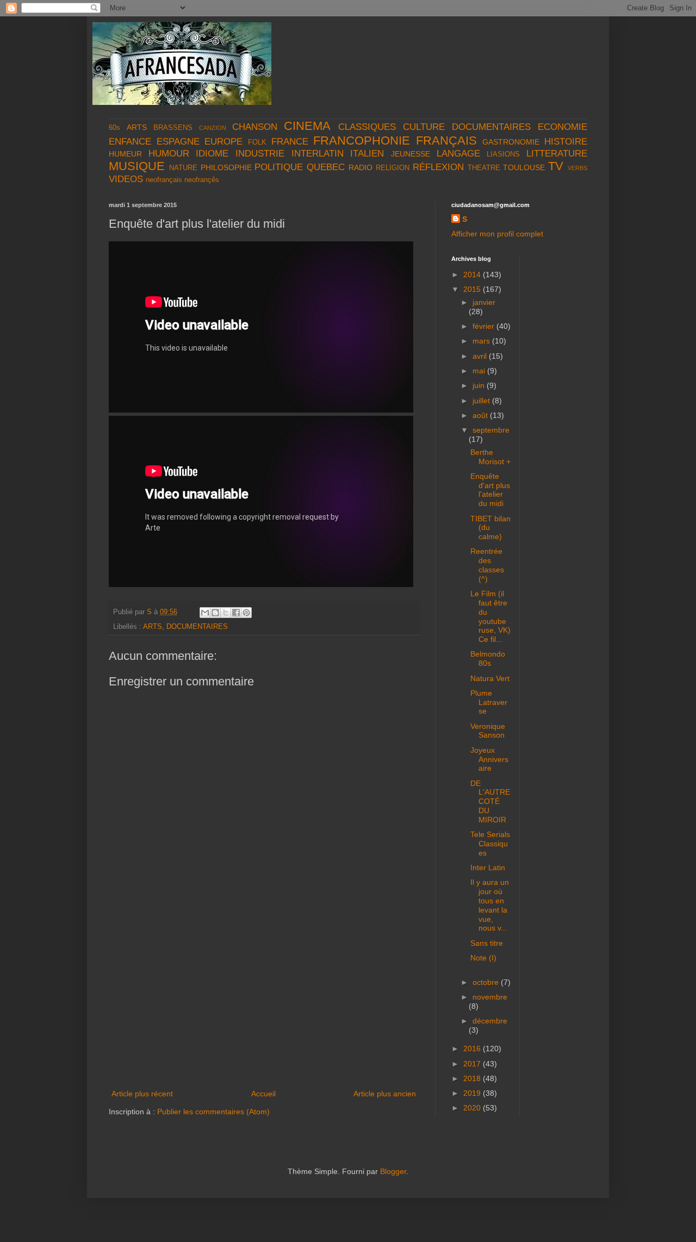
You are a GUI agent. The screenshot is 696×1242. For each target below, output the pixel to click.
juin (480, 385)
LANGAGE (458, 153)
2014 (473, 274)
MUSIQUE (137, 166)
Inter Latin (487, 867)
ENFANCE (130, 141)
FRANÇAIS (446, 140)
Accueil (263, 1093)
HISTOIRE (565, 141)
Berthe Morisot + (490, 457)
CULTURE (424, 127)
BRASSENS (172, 128)
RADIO (360, 167)
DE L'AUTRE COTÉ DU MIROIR (490, 801)
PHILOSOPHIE (226, 167)
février (484, 326)
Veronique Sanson (487, 731)
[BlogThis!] (215, 612)
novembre (490, 997)
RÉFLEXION (438, 167)
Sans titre (486, 943)
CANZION (212, 127)
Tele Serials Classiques (490, 843)
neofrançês (201, 180)
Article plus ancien (384, 1093)
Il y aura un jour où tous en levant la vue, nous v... (489, 905)
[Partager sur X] (225, 612)
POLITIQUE (278, 167)
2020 (473, 1107)
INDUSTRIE (259, 153)
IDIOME (212, 153)
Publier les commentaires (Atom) (213, 1111)
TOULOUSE (524, 167)
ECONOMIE (562, 127)
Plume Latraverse (488, 702)
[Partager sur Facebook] (236, 612)
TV (555, 166)
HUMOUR (168, 153)
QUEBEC (326, 167)
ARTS (137, 127)
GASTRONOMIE (510, 142)
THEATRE (484, 168)
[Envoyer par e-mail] (205, 612)
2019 (473, 1093)
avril (481, 356)
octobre (487, 982)
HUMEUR (125, 153)
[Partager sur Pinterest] (246, 612)
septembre (491, 430)
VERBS (577, 168)
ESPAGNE (178, 141)
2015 (473, 289)
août (481, 415)
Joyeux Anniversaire (489, 759)
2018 (473, 1078)
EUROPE (223, 141)
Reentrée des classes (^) (487, 565)
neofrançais (164, 180)
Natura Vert (489, 678)
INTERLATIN (317, 153)
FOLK (257, 142)
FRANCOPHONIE (361, 140)
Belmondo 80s (487, 658)
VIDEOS (126, 179)
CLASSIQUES (367, 127)
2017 (473, 1063)
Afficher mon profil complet (497, 233)
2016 (473, 1048)
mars (482, 340)
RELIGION (392, 168)
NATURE (183, 168)
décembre (490, 1020)
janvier (484, 302)
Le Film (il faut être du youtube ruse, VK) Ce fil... (490, 616)
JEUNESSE (410, 153)
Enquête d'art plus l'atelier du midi (490, 490)
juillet (482, 400)
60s (114, 128)
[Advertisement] (263, 1006)
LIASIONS (503, 154)
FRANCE (289, 141)
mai (480, 370)
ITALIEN (367, 153)
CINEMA (307, 126)
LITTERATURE (556, 153)
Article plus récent (142, 1093)
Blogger (393, 1171)
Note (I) (483, 957)
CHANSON (254, 127)
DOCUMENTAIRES (491, 127)
